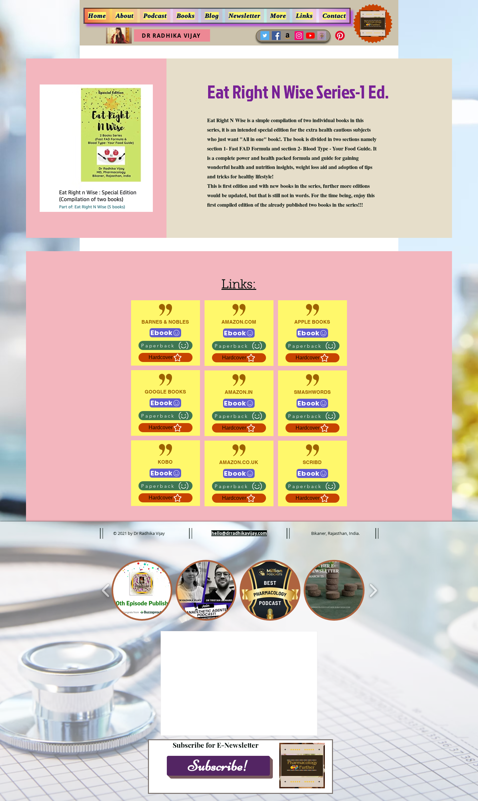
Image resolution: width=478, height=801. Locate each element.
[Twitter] (264, 35)
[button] (278, 16)
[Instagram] (299, 35)
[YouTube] (310, 35)
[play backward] (106, 590)
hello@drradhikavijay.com (239, 533)
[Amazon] (287, 35)
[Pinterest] (340, 35)
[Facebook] (276, 35)
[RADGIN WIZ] (321, 35)
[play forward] (373, 590)
